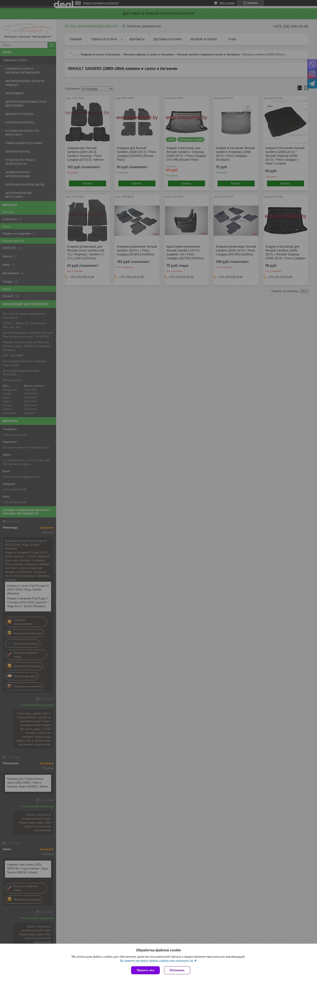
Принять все (145, 970)
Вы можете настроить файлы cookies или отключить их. (157, 960)
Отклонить (177, 970)
